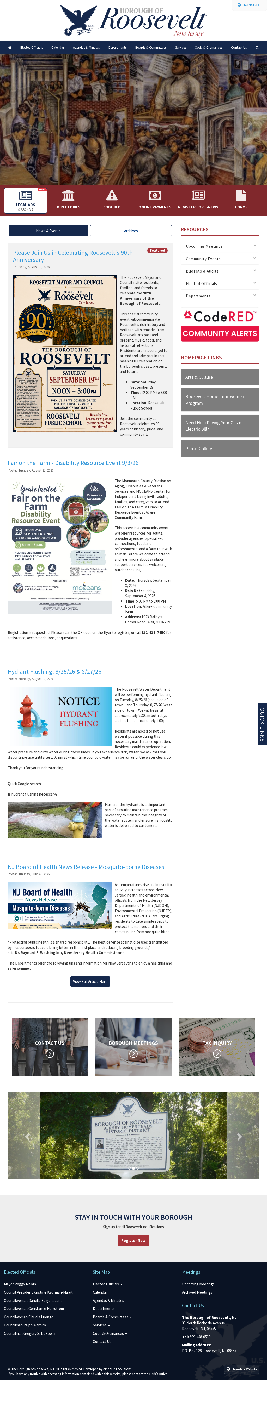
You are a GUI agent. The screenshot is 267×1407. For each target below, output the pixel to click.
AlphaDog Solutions (117, 1369)
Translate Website (244, 1369)
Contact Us (239, 47)
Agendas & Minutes (86, 47)
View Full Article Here (90, 981)
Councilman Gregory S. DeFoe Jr (30, 1333)
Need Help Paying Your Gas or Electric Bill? (214, 425)
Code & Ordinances (208, 47)
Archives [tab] (131, 230)
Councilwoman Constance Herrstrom (34, 1308)
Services (180, 47)
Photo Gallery (198, 448)
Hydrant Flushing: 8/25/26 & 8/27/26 (54, 671)
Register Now (133, 1240)
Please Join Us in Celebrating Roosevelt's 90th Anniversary (73, 255)
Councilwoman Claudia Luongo (28, 1316)
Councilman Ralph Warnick (25, 1325)
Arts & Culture (199, 377)
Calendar (57, 47)
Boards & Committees (150, 47)
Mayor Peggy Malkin (20, 1283)
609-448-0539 (200, 1336)
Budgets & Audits (202, 271)
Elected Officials (31, 47)
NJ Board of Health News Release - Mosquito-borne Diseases (86, 867)
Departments (117, 47)
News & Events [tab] (48, 230)
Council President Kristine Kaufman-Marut (38, 1292)
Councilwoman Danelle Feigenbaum (33, 1300)
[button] (27, 1135)
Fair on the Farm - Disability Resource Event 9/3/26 (73, 463)
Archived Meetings (197, 1292)
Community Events (203, 259)
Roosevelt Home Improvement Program (215, 399)
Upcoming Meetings (204, 246)
